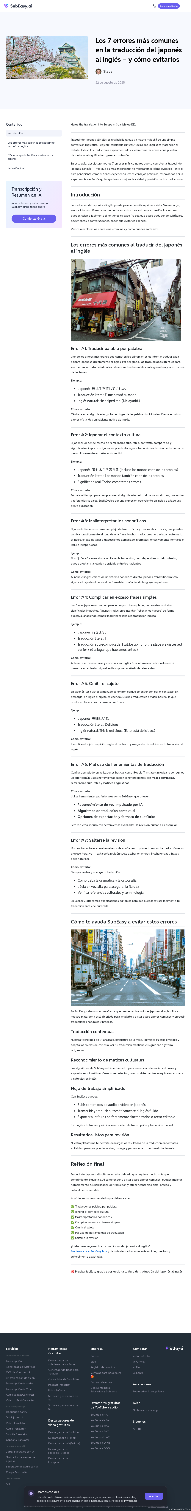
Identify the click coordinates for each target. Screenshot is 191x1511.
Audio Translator (16, 1428)
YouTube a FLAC (100, 1437)
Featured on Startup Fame (148, 1391)
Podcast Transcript (59, 1384)
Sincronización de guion (20, 1378)
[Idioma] (154, 6)
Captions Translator (17, 1440)
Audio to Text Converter (20, 1394)
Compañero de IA (16, 1472)
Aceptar (154, 1496)
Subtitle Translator (17, 1434)
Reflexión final (16, 168)
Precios (95, 1356)
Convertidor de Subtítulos (63, 1379)
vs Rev (136, 1367)
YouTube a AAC (100, 1431)
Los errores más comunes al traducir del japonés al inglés (31, 144)
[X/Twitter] (134, 1429)
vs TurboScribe (142, 1356)
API (8, 1483)
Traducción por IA (16, 1412)
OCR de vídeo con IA (18, 1372)
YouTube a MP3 (100, 1414)
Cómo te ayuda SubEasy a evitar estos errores (31, 157)
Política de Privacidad (124, 1500)
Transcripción (14, 1361)
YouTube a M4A (100, 1420)
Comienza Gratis (169, 5)
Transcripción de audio (19, 1383)
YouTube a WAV (100, 1426)
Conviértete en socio (103, 1382)
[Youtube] (139, 1429)
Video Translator (16, 1423)
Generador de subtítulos (20, 1366)
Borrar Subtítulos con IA (20, 1451)
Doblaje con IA (14, 1417)
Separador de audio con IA (22, 1466)
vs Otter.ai (139, 1361)
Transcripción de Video (19, 1389)
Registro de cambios (103, 1367)
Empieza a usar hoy (89, 1251)
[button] (154, 6)
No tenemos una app (145, 1410)
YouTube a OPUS (100, 1442)
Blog (93, 1361)
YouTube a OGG (100, 1448)
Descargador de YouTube (63, 1432)
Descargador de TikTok (62, 1437)
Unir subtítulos (56, 1390)
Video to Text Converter (20, 1400)
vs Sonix (138, 1372)
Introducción (15, 133)
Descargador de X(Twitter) (64, 1443)
